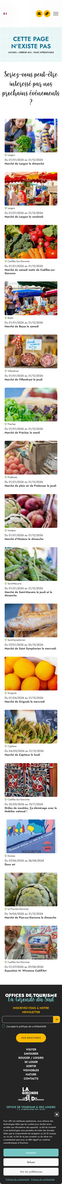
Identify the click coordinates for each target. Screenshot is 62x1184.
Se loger (31, 1062)
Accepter (31, 1153)
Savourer (31, 1054)
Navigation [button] (55, 13)
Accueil (12, 52)
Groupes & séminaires (39, 13)
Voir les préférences (31, 1172)
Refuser (31, 1162)
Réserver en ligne (47, 13)
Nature (31, 1074)
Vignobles (31, 1070)
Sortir (31, 1066)
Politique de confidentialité (17, 1179)
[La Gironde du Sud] (23, 13)
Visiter (31, 1049)
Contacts (31, 1079)
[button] (57, 1114)
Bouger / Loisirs (31, 1058)
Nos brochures (31, 1038)
